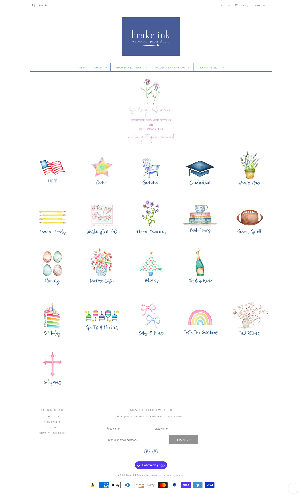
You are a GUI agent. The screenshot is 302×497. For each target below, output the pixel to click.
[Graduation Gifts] (200, 169)
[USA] (52, 169)
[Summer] (151, 169)
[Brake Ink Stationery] (151, 38)
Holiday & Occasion (170, 67)
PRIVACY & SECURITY (52, 432)
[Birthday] (52, 320)
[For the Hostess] (101, 268)
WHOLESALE (52, 422)
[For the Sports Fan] (101, 320)
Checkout (262, 5)
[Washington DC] (101, 218)
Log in (225, 5)
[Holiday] (151, 268)
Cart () (244, 5)
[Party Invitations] (249, 320)
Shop (98, 67)
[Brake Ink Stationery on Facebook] (147, 451)
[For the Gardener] (151, 218)
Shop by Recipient (129, 67)
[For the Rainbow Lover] (200, 320)
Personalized (209, 67)
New (82, 67)
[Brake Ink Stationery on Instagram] (155, 451)
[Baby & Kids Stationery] (151, 320)
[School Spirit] (249, 218)
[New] (249, 169)
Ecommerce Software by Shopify (167, 475)
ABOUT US (52, 416)
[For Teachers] (52, 218)
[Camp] (101, 169)
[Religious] (52, 369)
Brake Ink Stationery (137, 475)
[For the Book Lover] (200, 218)
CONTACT (52, 427)
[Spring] (52, 268)
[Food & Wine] (200, 268)
